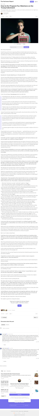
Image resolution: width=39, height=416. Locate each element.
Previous (4, 317)
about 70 (22, 145)
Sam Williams (19, 43)
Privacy (20, 411)
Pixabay (24, 43)
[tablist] (5, 325)
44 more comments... (3, 365)
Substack (15, 414)
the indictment (14, 94)
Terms (22, 411)
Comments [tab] (3, 324)
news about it (3, 66)
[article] (19, 376)
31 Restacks (13, 310)
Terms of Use (24, 396)
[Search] (37, 371)
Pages (13, 210)
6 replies (4, 361)
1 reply (4, 344)
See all (3, 396)
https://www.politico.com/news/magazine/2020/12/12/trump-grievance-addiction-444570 (18, 340)
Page (27, 183)
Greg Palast (7, 392)
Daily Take (3, 4)
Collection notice (26, 411)
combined (20, 272)
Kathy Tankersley (5, 348)
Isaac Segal (4, 334)
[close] (29, 379)
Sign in (36, 1)
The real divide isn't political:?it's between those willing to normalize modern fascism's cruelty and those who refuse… (16, 376)
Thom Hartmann (5, 377)
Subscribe (32, 1)
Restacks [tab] (7, 324)
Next (35, 317)
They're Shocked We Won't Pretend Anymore (10, 373)
